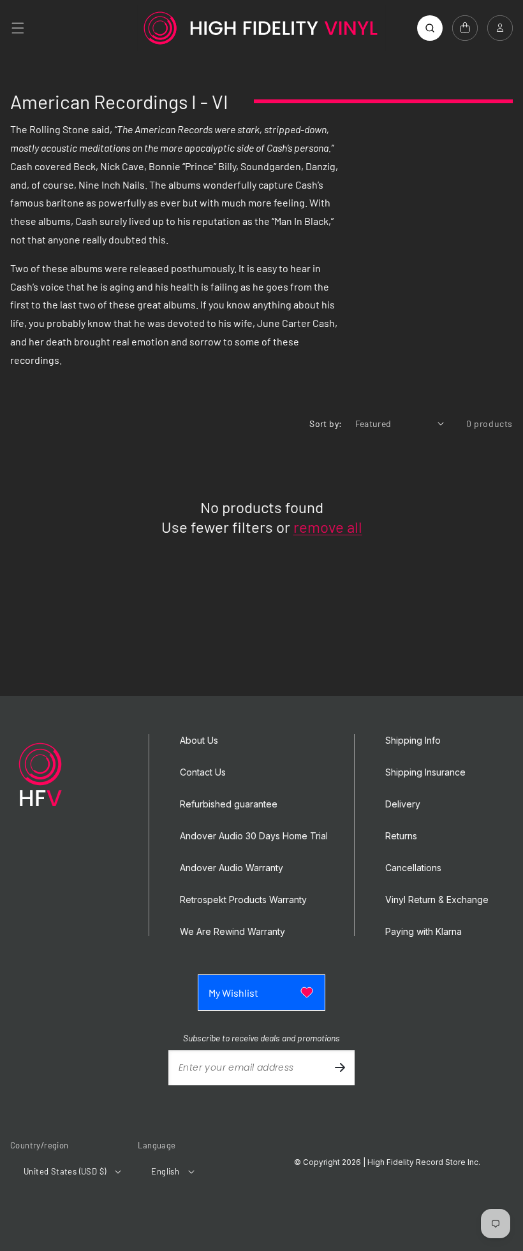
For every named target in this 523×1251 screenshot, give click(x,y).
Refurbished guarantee (228, 804)
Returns (401, 836)
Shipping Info (413, 740)
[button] (18, 28)
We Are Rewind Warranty (232, 931)
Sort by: (325, 423)
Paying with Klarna (423, 931)
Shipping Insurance (425, 772)
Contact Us (203, 772)
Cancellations (413, 868)
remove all (327, 526)
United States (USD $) (65, 1171)
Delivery (402, 804)
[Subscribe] (340, 1068)
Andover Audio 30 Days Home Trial (254, 836)
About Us (199, 740)
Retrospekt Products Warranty (243, 899)
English (165, 1171)
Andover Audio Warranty (231, 868)
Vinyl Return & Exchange (437, 899)
